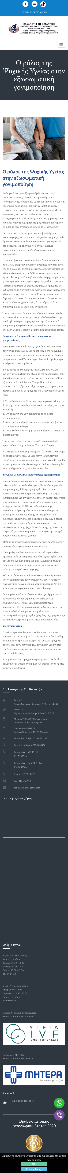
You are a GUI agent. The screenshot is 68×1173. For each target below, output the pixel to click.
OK (34, 1164)
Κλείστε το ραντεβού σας (34, 12)
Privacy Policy (34, 1169)
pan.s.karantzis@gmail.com (27, 787)
